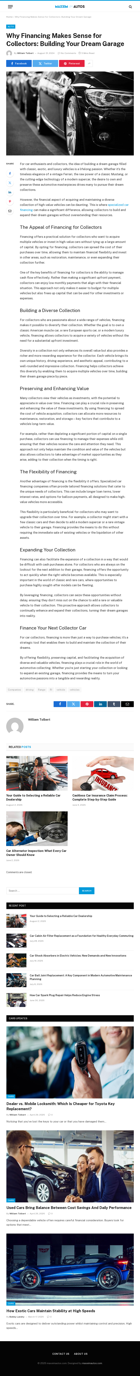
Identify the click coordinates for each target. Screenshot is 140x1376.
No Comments (68, 53)
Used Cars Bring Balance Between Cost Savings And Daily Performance (69, 1208)
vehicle (61, 689)
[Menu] (10, 7)
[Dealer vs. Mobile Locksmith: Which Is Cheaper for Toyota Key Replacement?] (70, 1062)
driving (30, 689)
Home (9, 17)
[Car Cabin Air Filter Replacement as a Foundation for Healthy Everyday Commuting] (16, 941)
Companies (14, 689)
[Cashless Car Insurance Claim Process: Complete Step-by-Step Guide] (103, 773)
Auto (11, 26)
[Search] (130, 7)
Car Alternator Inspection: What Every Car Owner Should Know (36, 853)
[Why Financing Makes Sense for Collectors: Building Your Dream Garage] (70, 113)
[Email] (9, 210)
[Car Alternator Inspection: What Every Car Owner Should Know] (37, 828)
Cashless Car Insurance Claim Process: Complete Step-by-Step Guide (99, 797)
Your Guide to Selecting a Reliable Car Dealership (33, 797)
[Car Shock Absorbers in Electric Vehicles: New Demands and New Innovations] (16, 960)
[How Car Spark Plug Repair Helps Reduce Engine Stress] (16, 1000)
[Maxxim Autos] (70, 7)
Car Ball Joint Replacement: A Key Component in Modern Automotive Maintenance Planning (81, 977)
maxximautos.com (92, 1363)
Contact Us (60, 1354)
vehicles (75, 689)
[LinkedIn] (9, 192)
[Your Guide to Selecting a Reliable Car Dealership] (37, 773)
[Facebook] (9, 173)
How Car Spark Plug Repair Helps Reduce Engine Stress (65, 995)
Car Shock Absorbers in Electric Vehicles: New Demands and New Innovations (78, 955)
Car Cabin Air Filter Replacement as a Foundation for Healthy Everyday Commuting (82, 935)
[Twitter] (9, 182)
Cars (11, 1096)
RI (51, 689)
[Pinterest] (9, 201)
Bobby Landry (16, 1317)
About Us (81, 1354)
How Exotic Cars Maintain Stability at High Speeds (50, 1311)
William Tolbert (25, 53)
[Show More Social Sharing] (89, 63)
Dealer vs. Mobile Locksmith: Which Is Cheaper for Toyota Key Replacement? (60, 1106)
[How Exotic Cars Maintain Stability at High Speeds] (70, 1270)
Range (41, 689)
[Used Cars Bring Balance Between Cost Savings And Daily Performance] (70, 1166)
